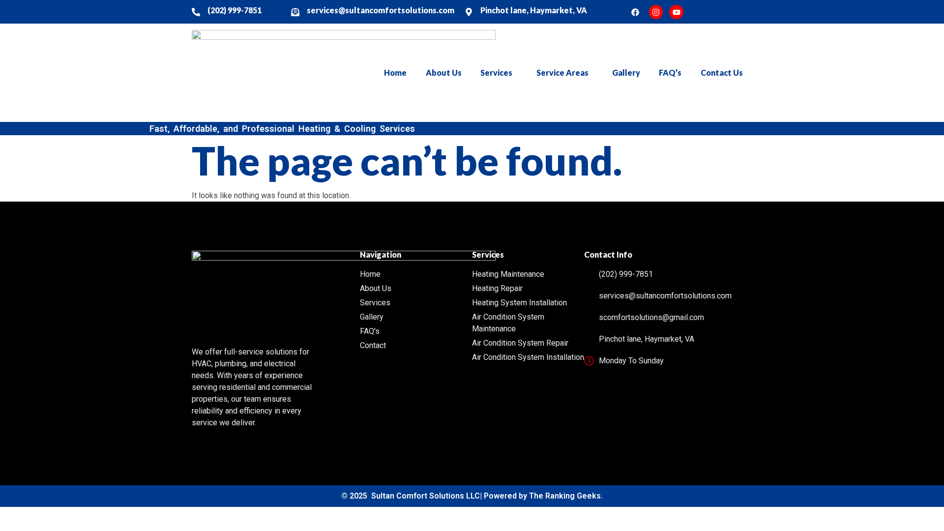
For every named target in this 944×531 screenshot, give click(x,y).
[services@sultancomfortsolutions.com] (295, 12)
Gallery (626, 72)
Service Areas (562, 72)
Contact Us (722, 72)
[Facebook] (635, 12)
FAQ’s (670, 72)
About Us (444, 72)
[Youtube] (676, 12)
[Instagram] (656, 12)
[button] (499, 72)
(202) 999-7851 (234, 10)
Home (395, 72)
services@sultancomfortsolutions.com (380, 10)
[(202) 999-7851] (196, 12)
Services (496, 72)
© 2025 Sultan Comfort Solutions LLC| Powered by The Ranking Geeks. (472, 496)
